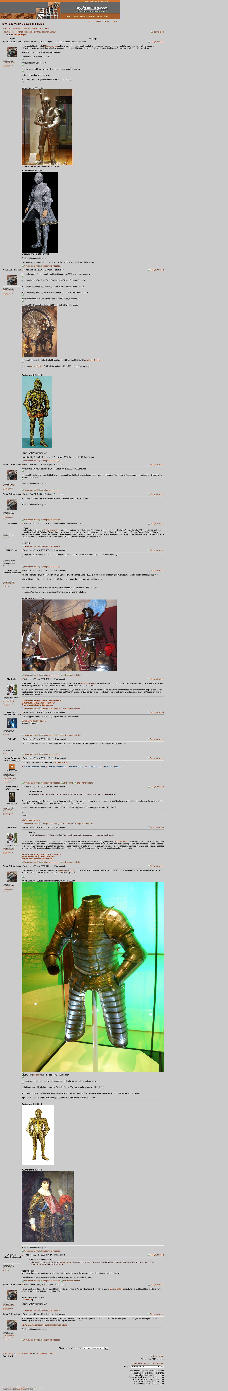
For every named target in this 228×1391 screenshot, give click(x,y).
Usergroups (26, 28)
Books (105, 16)
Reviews (77, 16)
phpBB (21, 1388)
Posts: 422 (6, 705)
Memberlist (16, 28)
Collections (85, 16)
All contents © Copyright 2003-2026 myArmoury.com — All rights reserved (22, 1387)
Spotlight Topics (37, 28)
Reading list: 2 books (8, 62)
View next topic (157, 1363)
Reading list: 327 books (9, 778)
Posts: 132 (6, 565)
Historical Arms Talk (24, 32)
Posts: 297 (6, 66)
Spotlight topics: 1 (8, 65)
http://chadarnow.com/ (31, 820)
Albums (93, 16)
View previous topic (141, 1363)
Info (90, 21)
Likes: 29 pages (7, 776)
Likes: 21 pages (7, 809)
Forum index (7, 28)
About (86, 1)
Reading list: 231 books (9, 811)
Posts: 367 (6, 734)
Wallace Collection (94, 360)
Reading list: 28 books (9, 583)
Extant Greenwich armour (45, 32)
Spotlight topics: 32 (8, 780)
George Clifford (36, 366)
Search (97, 1)
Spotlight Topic (19, 35)
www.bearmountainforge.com (34, 721)
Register (106, 21)
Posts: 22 (5, 753)
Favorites (98, 21)
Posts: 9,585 (6, 814)
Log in (115, 21)
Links (91, 1)
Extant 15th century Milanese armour (38, 703)
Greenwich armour (51, 530)
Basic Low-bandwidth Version (18, 1389)
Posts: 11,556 (7, 782)
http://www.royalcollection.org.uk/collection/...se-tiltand (44, 1325)
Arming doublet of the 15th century (37, 705)
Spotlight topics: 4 (8, 704)
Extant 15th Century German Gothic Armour (41, 701)
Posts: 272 (6, 586)
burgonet (37, 1075)
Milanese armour (51, 46)
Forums (99, 16)
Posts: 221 (6, 538)
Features (69, 16)
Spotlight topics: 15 (8, 813)
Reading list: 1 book (8, 701)
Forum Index (8, 32)
